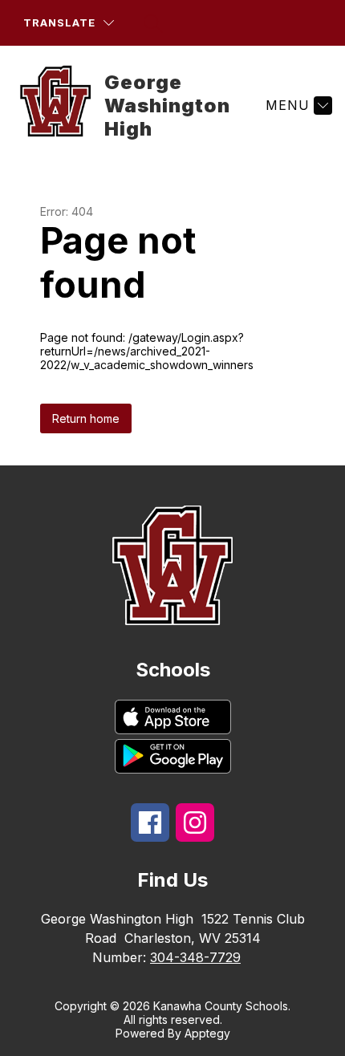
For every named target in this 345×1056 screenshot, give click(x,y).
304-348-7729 (195, 957)
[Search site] (153, 23)
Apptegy (207, 1033)
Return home (86, 418)
